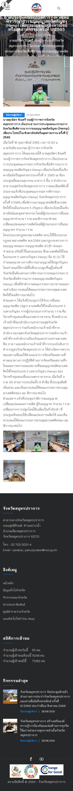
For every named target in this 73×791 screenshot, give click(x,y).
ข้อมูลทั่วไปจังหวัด (14, 590)
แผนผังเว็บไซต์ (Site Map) (18, 618)
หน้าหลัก (8, 583)
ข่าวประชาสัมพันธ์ (14, 604)
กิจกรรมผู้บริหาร (41, 35)
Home (23, 35)
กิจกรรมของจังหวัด (15, 597)
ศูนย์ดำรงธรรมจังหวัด (16, 611)
